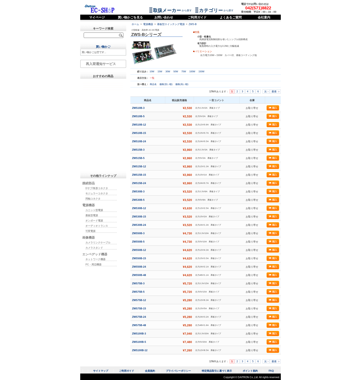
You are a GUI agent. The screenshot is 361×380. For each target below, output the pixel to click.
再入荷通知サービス (101, 64)
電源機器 (148, 24)
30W (167, 71)
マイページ (97, 17)
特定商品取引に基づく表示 (216, 370)
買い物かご (103, 46)
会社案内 (264, 17)
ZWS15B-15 (139, 174)
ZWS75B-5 (138, 291)
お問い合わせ (163, 17)
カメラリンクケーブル (98, 242)
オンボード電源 (94, 220)
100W (192, 71)
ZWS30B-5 (138, 199)
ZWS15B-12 (139, 166)
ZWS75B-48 (139, 325)
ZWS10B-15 (139, 133)
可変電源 (90, 231)
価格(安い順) (166, 84)
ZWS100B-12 (140, 350)
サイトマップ (101, 370)
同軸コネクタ (92, 198)
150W (201, 71)
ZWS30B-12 (139, 208)
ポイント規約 (250, 370)
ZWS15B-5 (138, 158)
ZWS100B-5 (139, 342)
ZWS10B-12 (139, 124)
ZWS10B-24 (139, 141)
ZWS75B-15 (139, 308)
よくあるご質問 (231, 17)
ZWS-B (193, 24)
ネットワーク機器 (95, 259)
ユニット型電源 (94, 210)
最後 (274, 91)
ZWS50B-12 (139, 250)
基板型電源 (91, 215)
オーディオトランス (96, 225)
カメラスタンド (94, 247)
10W (152, 71)
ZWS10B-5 (138, 116)
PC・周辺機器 (93, 264)
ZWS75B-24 (139, 316)
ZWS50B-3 (138, 233)
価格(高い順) (181, 84)
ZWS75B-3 (138, 283)
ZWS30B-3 (138, 191)
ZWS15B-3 (138, 149)
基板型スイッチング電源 (171, 24)
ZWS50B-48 (139, 275)
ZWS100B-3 (139, 333)
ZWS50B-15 (139, 258)
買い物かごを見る (130, 17)
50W (175, 71)
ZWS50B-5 (138, 241)
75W (183, 71)
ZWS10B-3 (138, 108)
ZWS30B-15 (139, 216)
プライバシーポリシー (178, 370)
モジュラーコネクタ (96, 193)
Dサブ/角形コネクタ (96, 188)
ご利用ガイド (197, 17)
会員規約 (150, 370)
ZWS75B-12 (139, 300)
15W (160, 71)
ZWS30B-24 (139, 225)
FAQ (271, 370)
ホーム (135, 24)
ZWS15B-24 (139, 183)
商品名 (153, 84)
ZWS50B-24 (139, 266)
